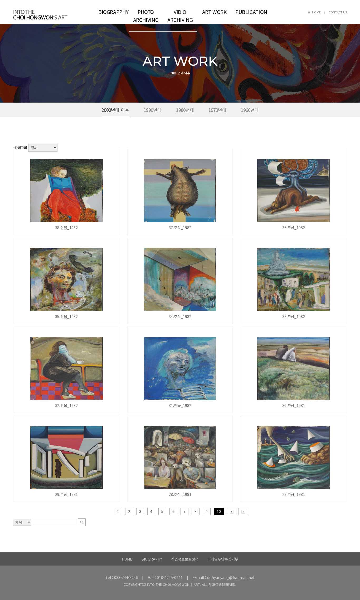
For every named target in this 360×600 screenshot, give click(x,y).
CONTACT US (338, 12)
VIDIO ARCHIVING (180, 15)
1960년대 (250, 110)
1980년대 (185, 110)
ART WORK (214, 11)
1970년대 (217, 110)
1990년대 (153, 110)
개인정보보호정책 (184, 559)
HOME (316, 12)
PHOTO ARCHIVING (146, 15)
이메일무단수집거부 (222, 559)
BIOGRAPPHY (113, 11)
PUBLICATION (250, 11)
